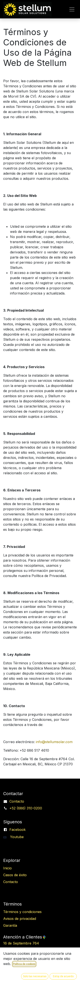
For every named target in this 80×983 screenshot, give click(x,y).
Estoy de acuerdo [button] (63, 976)
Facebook (17, 829)
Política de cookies (24, 963)
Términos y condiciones (22, 912)
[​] (6, 837)
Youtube (17, 837)
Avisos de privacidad (19, 918)
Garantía (10, 925)
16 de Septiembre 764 (33, 943)
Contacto (16, 801)
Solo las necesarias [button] (35, 976)
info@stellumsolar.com (54, 742)
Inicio (7, 868)
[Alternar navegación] (72, 9)
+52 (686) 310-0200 (25, 808)
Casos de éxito (15, 875)
